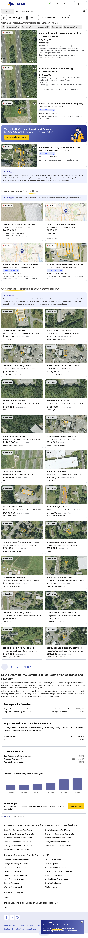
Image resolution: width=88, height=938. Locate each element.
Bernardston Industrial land (55, 867)
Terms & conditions (20, 926)
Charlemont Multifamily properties (58, 871)
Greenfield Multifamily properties (17, 860)
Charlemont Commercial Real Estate (59, 834)
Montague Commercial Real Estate (18, 846)
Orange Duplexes (51, 864)
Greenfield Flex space (53, 875)
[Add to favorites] (34, 32)
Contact (7, 929)
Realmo (17, 3)
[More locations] (80, 27)
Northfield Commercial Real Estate (18, 838)
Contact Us (76, 806)
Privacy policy (35, 926)
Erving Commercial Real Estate (57, 842)
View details (44, 46)
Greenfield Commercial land (15, 867)
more (83, 57)
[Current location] (3, 27)
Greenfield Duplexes (53, 860)
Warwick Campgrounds (13, 887)
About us (7, 926)
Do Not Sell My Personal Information (26, 929)
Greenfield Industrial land (14, 879)
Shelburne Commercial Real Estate (59, 846)
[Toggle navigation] (3, 4)
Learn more (73, 931)
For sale (4, 816)
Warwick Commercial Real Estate (17, 849)
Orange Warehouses (53, 883)
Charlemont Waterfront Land (15, 875)
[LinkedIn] (12, 917)
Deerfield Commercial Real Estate (17, 842)
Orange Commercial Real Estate (57, 830)
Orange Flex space (11, 883)
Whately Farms (51, 887)
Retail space (9, 897)
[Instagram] (17, 917)
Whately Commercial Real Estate (58, 838)
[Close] (82, 922)
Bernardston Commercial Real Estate (19, 834)
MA (10, 816)
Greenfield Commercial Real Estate (18, 830)
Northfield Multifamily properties (58, 879)
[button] (50, 11)
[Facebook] (6, 917)
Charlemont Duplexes (12, 871)
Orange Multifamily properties (16, 864)
